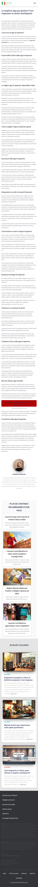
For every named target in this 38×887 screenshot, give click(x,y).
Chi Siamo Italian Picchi (10, 818)
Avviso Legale (7, 809)
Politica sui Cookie (8, 804)
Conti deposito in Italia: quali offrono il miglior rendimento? (17, 771)
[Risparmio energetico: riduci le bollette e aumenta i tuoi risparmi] (19, 662)
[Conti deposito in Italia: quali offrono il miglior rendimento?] (19, 754)
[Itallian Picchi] (8, 3)
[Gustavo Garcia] (19, 465)
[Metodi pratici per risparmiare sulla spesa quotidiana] (19, 709)
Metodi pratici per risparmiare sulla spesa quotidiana (17, 726)
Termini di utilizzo (8, 800)
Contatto (5, 813)
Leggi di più (13, 693)
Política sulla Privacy (9, 795)
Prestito (32, 873)
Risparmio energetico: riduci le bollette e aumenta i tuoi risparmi (18, 678)
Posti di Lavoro (13, 873)
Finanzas (24, 873)
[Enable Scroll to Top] (34, 883)
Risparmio (7, 674)
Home (4, 873)
